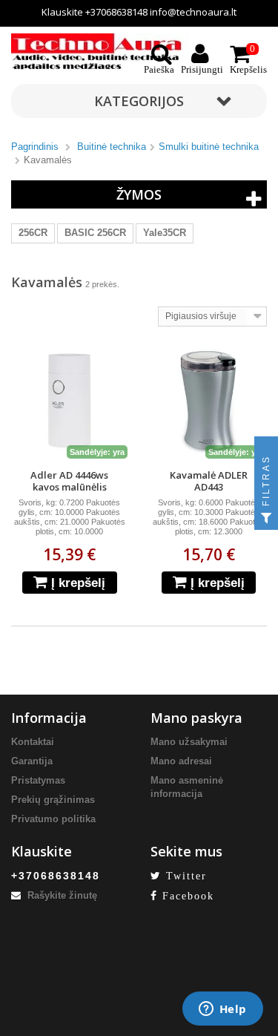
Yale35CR (164, 232)
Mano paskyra (196, 718)
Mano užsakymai (189, 741)
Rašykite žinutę (60, 895)
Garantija (32, 761)
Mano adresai (181, 761)
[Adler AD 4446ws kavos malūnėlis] (70, 401)
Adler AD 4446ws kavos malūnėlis (69, 481)
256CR (33, 232)
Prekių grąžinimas (53, 799)
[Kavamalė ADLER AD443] (209, 401)
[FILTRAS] (266, 518)
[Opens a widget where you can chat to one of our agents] (222, 1010)
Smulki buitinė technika (209, 146)
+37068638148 (116, 12)
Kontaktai (32, 741)
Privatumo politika (53, 818)
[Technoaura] (100, 50)
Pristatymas (38, 780)
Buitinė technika (111, 146)
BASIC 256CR (95, 232)
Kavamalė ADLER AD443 (209, 481)
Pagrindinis (35, 146)
